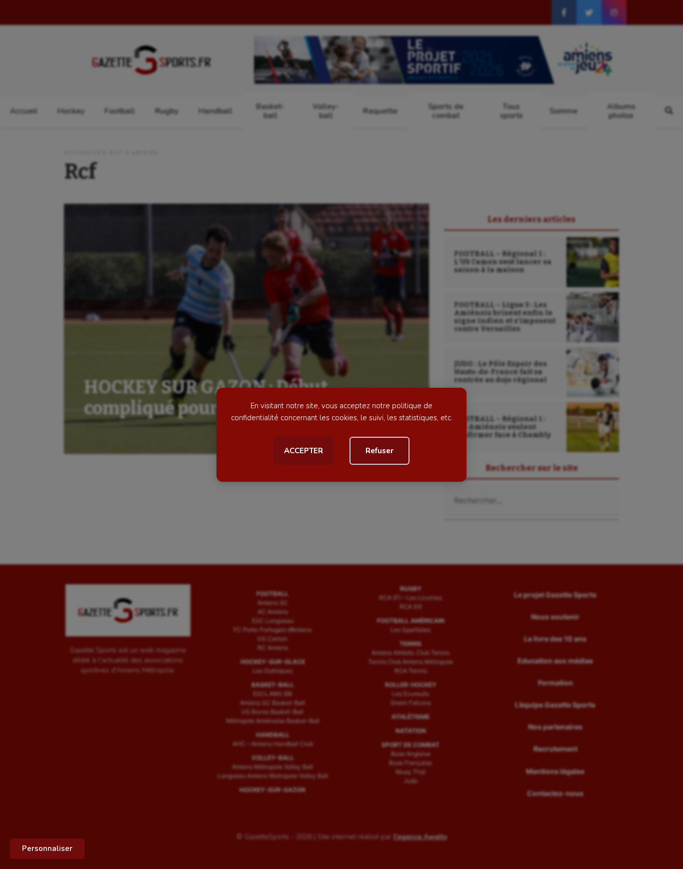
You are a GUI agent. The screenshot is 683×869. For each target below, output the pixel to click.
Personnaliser (47, 848)
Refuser (380, 451)
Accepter (303, 451)
